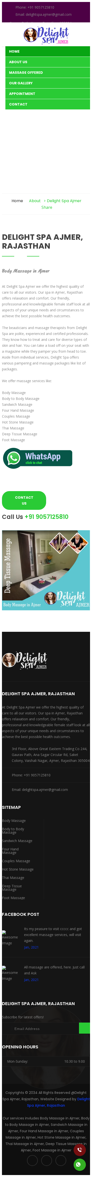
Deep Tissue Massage (12, 888)
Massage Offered (26, 72)
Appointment (22, 93)
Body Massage (14, 820)
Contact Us (24, 500)
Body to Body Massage (13, 831)
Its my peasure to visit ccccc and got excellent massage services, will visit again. (53, 934)
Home (14, 51)
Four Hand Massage (10, 851)
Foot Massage (13, 897)
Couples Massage (16, 861)
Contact (18, 104)
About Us (18, 62)
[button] (39, 469)
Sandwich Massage (17, 840)
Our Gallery (21, 83)
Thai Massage (13, 877)
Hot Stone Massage (18, 869)
